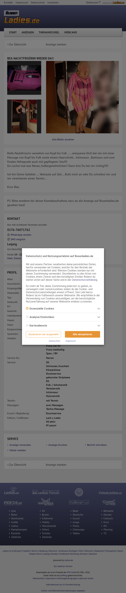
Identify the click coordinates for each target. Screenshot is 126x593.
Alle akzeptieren (82, 334)
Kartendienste (38, 325)
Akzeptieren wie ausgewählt (43, 334)
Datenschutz (54, 341)
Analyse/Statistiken (42, 317)
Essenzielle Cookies (42, 308)
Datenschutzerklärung (84, 279)
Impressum (71, 341)
